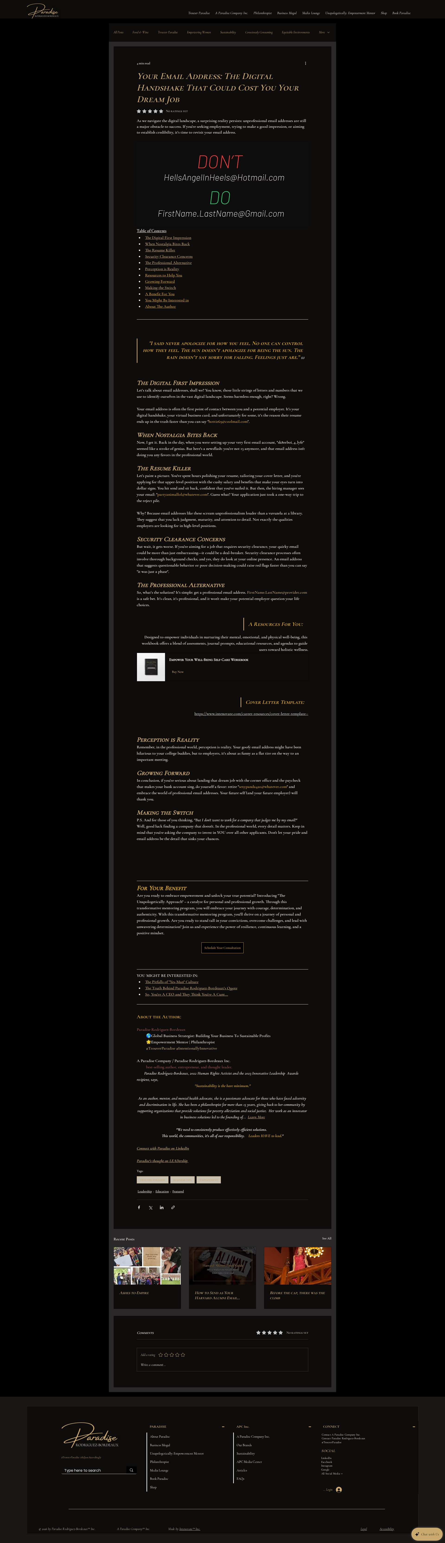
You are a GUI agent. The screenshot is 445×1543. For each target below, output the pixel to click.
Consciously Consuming (259, 32)
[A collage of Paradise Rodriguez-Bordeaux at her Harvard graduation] (147, 1266)
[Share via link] (173, 1207)
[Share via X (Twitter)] (150, 1207)
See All (326, 1238)
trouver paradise (152, 1180)
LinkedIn (326, 1458)
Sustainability (228, 32)
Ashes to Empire (134, 1292)
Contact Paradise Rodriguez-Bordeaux (343, 1438)
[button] (199, 13)
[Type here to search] (131, 1470)
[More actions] (305, 63)
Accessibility (387, 1529)
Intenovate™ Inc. (189, 1529)
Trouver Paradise (168, 32)
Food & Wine (141, 32)
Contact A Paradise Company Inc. (341, 1434)
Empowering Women (199, 32)
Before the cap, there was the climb (297, 1295)
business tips (182, 1180)
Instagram (326, 1465)
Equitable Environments (296, 32)
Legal (364, 1529)
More (322, 32)
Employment (209, 1180)
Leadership (145, 1191)
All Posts (118, 32)
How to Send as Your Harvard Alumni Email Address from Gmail (216, 1295)
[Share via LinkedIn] (161, 1207)
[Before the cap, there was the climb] (297, 1266)
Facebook (326, 1462)
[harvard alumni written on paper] (222, 1266)
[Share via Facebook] (139, 1207)
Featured (178, 1191)
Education (162, 1191)
